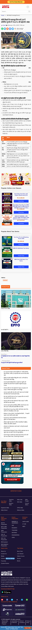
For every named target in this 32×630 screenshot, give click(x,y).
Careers (7, 558)
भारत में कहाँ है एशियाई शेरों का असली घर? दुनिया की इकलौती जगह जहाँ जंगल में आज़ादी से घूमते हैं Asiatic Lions (15, 383)
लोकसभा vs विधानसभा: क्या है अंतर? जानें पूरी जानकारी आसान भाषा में (16, 427)
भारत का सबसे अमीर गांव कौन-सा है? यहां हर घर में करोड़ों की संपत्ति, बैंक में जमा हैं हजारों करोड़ (16, 393)
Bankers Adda (11, 504)
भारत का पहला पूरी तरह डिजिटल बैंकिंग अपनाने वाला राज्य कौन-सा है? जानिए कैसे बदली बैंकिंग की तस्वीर (16, 405)
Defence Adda (20, 510)
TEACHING (14, 530)
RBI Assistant (4, 542)
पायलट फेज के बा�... (5, 308)
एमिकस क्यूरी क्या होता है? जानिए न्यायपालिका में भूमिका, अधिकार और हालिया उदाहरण (16, 422)
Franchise (3, 561)
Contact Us (4, 553)
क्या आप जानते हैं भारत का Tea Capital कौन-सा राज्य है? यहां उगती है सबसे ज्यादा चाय (16, 397)
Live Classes (20, 553)
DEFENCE (14, 532)
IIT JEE (24, 524)
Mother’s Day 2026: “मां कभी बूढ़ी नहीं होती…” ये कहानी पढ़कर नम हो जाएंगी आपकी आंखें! (16, 414)
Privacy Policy (28, 621)
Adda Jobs (19, 499)
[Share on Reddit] (7, 29)
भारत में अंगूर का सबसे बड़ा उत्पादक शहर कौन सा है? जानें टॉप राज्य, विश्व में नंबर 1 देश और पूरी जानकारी (16, 435)
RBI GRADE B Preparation (4, 545)
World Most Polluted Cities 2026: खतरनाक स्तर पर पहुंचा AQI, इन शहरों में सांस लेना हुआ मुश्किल (16, 431)
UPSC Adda (20, 507)
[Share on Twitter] (13, 29)
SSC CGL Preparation (4, 539)
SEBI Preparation (4, 531)
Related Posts (5, 286)
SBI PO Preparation (4, 523)
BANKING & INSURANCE (15, 522)
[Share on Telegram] (5, 29)
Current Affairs (27, 504)
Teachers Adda (11, 500)
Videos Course (20, 556)
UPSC (13, 537)
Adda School (4, 510)
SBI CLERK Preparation (4, 527)
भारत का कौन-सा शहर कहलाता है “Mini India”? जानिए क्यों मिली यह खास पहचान (16, 401)
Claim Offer (28, 628)
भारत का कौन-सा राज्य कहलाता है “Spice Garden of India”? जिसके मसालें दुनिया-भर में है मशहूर (16, 388)
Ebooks (19, 558)
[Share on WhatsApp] (2, 29)
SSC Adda (19, 502)
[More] (28, 7)
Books (18, 560)
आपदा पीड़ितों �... (5, 351)
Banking (5, 280)
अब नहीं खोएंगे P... (5, 329)
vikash (4, 25)
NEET (23, 526)
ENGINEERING (15, 535)
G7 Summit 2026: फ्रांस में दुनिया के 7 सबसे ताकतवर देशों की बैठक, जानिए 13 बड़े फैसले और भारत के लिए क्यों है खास (16, 373)
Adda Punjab (27, 500)
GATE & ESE (25, 521)
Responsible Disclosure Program (5, 622)
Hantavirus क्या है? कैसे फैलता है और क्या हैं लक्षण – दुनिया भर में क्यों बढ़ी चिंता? (15, 418)
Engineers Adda (5, 507)
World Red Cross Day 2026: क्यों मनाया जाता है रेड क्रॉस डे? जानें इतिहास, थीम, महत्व (16, 410)
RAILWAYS (14, 527)
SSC (13, 525)
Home (2, 15)
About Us (3, 551)
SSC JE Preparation (4, 535)
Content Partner (5, 563)
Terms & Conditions (22, 621)
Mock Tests (20, 551)
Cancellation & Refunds (15, 621)
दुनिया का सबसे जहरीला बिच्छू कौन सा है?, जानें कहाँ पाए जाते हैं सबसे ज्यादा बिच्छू (16, 378)
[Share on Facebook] (10, 29)
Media (2, 556)
